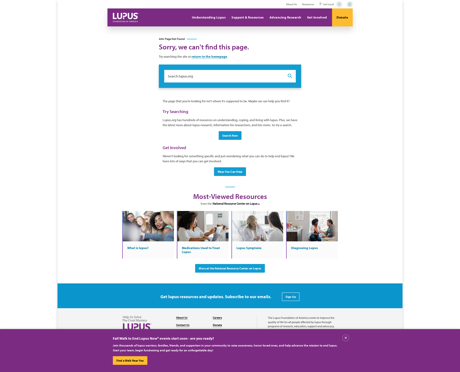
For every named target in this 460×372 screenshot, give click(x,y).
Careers (217, 317)
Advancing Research (285, 17)
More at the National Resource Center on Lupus (230, 268)
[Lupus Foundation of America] (126, 17)
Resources (308, 4)
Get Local (328, 4)
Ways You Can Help (230, 171)
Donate (342, 17)
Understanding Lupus (209, 17)
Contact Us (183, 325)
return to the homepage (209, 56)
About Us (291, 4)
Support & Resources (247, 17)
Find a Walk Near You (130, 360)
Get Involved (317, 17)
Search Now (230, 135)
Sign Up (291, 296)
